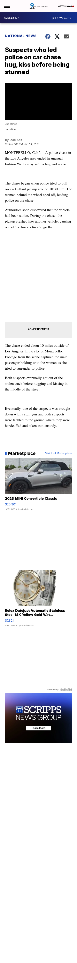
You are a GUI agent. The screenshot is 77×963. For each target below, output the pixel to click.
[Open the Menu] (7, 6)
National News (21, 36)
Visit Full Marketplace (58, 453)
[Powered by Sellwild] (66, 689)
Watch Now (65, 6)
